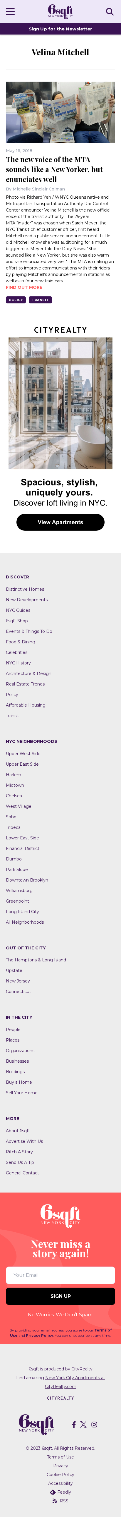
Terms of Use (60, 1457)
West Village (18, 806)
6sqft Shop (17, 620)
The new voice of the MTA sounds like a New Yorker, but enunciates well (54, 169)
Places (12, 1040)
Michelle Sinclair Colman (39, 189)
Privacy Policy (39, 1335)
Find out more (24, 287)
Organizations (20, 1050)
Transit (40, 300)
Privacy (60, 1465)
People (13, 1029)
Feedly (64, 1492)
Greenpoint (17, 901)
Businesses (17, 1061)
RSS (64, 1501)
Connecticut (18, 991)
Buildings (15, 1071)
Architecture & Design (28, 673)
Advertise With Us (24, 1141)
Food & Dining (20, 642)
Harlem (13, 774)
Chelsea (14, 795)
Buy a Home (19, 1082)
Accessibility (60, 1483)
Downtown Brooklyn (27, 880)
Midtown (15, 785)
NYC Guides (18, 610)
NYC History (18, 663)
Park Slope (17, 869)
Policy (16, 300)
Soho (11, 817)
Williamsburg (19, 890)
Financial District (22, 848)
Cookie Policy (60, 1474)
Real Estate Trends (25, 684)
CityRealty (82, 1369)
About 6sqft (18, 1130)
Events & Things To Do (29, 631)
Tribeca (13, 827)
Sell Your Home (22, 1092)
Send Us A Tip (20, 1162)
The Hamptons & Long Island (36, 960)
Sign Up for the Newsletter (60, 29)
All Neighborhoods (25, 922)
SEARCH (110, 11)
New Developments (27, 599)
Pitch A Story (19, 1151)
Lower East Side (22, 838)
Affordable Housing (26, 705)
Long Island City (22, 911)
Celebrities (16, 652)
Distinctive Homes (25, 589)
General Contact (22, 1173)
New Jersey (18, 981)
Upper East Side (22, 764)
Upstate (14, 970)
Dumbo (14, 859)
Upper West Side (23, 753)
